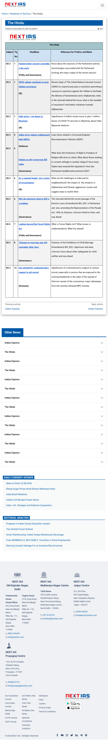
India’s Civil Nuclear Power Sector (22, 500)
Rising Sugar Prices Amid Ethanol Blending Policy (30, 489)
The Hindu (10, 352)
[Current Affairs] (15, 5)
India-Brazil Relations (16, 494)
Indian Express (12, 308)
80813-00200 (14, 633)
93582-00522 (82, 611)
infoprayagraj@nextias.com (20, 686)
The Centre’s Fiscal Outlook (19, 529)
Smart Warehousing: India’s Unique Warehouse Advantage (35, 534)
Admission (43, 696)
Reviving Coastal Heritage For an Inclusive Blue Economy (34, 545)
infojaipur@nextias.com (86, 615)
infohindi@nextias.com (53, 619)
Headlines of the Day (20, 13)
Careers (42, 704)
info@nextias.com (16, 637)
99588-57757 (14, 682)
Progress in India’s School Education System (28, 523)
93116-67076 (49, 615)
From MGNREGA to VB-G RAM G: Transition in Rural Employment (38, 540)
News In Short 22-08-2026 (19, 483)
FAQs (41, 700)
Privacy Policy (45, 707)
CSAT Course (10, 722)
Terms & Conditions (47, 711)
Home (5, 13)
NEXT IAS (17, 585)
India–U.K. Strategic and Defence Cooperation (29, 505)
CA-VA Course (11, 718)
